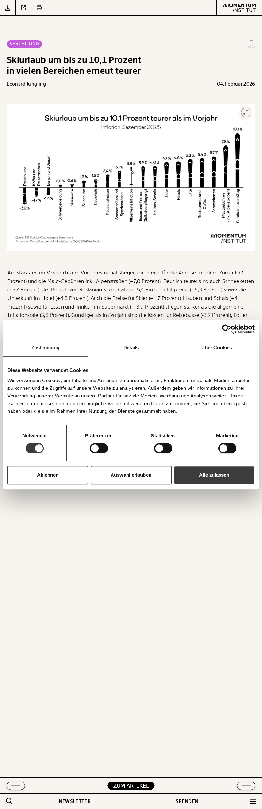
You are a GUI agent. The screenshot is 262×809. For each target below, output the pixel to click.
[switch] (99, 448)
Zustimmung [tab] (45, 347)
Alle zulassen (214, 475)
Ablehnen (48, 475)
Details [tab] (131, 347)
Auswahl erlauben (131, 475)
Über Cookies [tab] (216, 347)
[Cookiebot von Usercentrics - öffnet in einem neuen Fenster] (227, 329)
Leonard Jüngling (26, 84)
